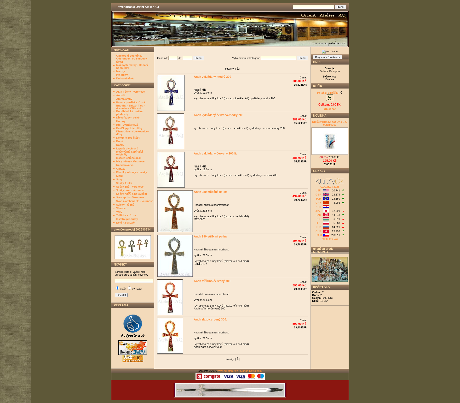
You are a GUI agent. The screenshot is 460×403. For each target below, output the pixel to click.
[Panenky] (329, 281)
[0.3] (342, 235)
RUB (318, 227)
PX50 (319, 235)
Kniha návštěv (125, 78)
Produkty (122, 74)
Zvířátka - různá (126, 215)
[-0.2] (342, 219)
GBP (318, 194)
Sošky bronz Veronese (130, 190)
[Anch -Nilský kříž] (133, 258)
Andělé (120, 95)
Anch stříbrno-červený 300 (211, 281)
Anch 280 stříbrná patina (210, 236)
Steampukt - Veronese (130, 197)
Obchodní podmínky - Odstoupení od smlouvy (131, 57)
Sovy (119, 179)
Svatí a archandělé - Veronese (134, 201)
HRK (318, 206)
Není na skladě (125, 222)
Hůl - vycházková (127, 124)
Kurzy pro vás (330, 238)
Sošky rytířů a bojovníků (131, 193)
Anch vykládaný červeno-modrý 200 (218, 115)
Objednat (330, 108)
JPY (318, 210)
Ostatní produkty (127, 219)
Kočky (120, 144)
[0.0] (342, 190)
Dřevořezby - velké (127, 117)
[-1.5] (342, 227)
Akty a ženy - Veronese (130, 91)
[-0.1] (342, 211)
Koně (119, 141)
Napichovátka (124, 165)
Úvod (119, 61)
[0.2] (342, 215)
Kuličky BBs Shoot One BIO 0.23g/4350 (329, 123)
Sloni (119, 175)
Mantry (120, 71)
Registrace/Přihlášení (327, 57)
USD (318, 190)
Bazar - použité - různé (130, 102)
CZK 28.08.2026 (329, 186)
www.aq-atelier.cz (228, 370)
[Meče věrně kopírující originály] (230, 396)
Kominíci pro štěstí (128, 137)
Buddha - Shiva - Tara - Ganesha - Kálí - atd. (130, 107)
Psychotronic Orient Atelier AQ (138, 7)
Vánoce (121, 208)
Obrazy (120, 168)
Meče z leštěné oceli (128, 157)
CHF (318, 231)
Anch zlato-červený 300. (210, 319)
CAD (318, 214)
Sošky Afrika (124, 183)
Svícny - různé (125, 204)
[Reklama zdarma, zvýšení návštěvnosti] (132, 339)
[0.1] (342, 194)
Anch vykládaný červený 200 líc (215, 153)
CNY (318, 202)
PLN (318, 223)
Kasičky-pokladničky (129, 128)
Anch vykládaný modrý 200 (212, 76)
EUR (318, 198)
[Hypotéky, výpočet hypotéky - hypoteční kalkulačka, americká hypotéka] (330, 184)
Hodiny (120, 121)
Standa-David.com (251, 370)
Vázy (119, 211)
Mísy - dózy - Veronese (130, 161)
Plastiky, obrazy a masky (131, 172)
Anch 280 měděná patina (210, 192)
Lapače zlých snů (127, 148)
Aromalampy (124, 98)
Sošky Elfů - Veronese (130, 186)
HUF (318, 219)
